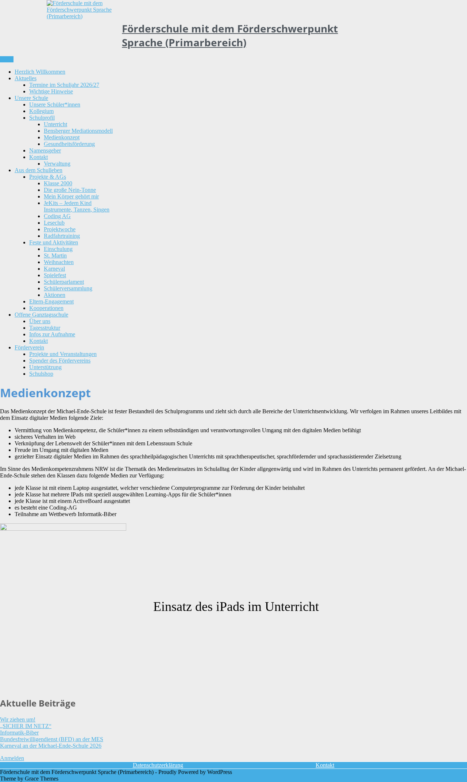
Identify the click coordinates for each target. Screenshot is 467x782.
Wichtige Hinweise (51, 91)
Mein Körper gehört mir (71, 196)
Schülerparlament (64, 282)
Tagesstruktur (44, 328)
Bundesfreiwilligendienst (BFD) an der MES (51, 739)
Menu (6, 59)
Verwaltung (57, 163)
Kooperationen (46, 308)
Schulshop (41, 374)
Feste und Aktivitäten (53, 242)
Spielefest (55, 275)
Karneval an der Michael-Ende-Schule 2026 (50, 746)
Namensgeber (45, 150)
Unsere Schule (31, 98)
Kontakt (38, 157)
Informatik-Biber (19, 732)
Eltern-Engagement (51, 301)
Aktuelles (25, 78)
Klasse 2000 (58, 183)
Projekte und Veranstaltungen (63, 354)
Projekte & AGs (47, 177)
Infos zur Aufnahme (52, 334)
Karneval (54, 269)
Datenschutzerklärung (158, 765)
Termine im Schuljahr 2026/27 (64, 85)
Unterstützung (45, 367)
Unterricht (55, 124)
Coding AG (57, 216)
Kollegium (41, 111)
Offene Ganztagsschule (41, 314)
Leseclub (54, 223)
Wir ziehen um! (17, 719)
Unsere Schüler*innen (54, 104)
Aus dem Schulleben (38, 170)
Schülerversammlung (68, 288)
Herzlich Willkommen (40, 72)
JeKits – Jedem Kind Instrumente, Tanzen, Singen (76, 206)
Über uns (39, 321)
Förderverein (29, 347)
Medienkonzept (62, 137)
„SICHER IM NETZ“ (25, 726)
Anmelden (12, 758)
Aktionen (54, 295)
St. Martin (55, 255)
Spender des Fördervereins (59, 360)
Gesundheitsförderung (69, 144)
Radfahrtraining (62, 236)
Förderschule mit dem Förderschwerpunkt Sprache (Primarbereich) (230, 35)
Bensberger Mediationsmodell (78, 131)
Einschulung (58, 249)
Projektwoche (60, 229)
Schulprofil (42, 118)
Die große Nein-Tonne (70, 190)
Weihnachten (59, 262)
